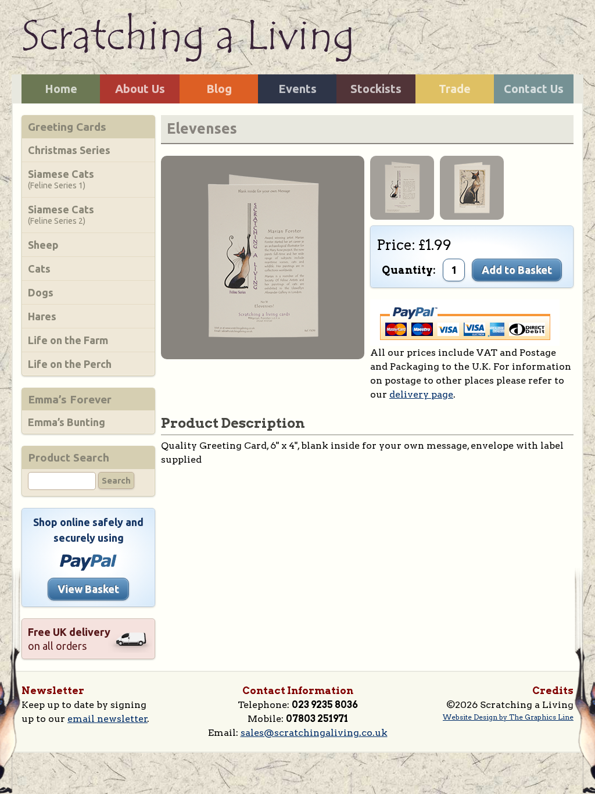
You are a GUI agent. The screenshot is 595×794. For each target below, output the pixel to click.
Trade (455, 88)
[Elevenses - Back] (262, 256)
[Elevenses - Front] (472, 186)
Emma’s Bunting (66, 422)
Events (297, 88)
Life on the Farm (68, 340)
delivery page (421, 394)
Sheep (43, 245)
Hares (42, 316)
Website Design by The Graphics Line (508, 717)
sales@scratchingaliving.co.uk (314, 732)
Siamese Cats (61, 179)
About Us (140, 88)
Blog (219, 88)
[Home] (186, 36)
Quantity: (409, 270)
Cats (39, 268)
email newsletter (107, 718)
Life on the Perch (70, 364)
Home (61, 88)
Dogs (40, 292)
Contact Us (534, 88)
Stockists (376, 88)
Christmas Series (69, 150)
